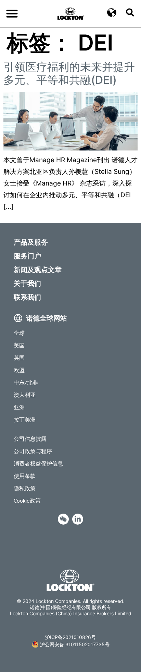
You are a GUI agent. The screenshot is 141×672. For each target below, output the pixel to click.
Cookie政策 (27, 500)
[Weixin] (63, 519)
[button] (12, 13)
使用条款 (25, 475)
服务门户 (27, 255)
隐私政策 (25, 488)
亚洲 (19, 407)
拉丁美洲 (25, 419)
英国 (19, 357)
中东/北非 (26, 382)
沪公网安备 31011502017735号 (75, 644)
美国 (19, 345)
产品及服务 (31, 241)
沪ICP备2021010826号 (70, 637)
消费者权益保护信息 (38, 463)
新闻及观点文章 (38, 269)
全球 (19, 332)
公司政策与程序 (33, 451)
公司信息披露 (30, 438)
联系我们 (27, 296)
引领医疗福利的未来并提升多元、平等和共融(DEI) (69, 73)
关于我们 (27, 283)
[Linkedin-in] (77, 519)
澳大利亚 (25, 394)
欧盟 (19, 369)
